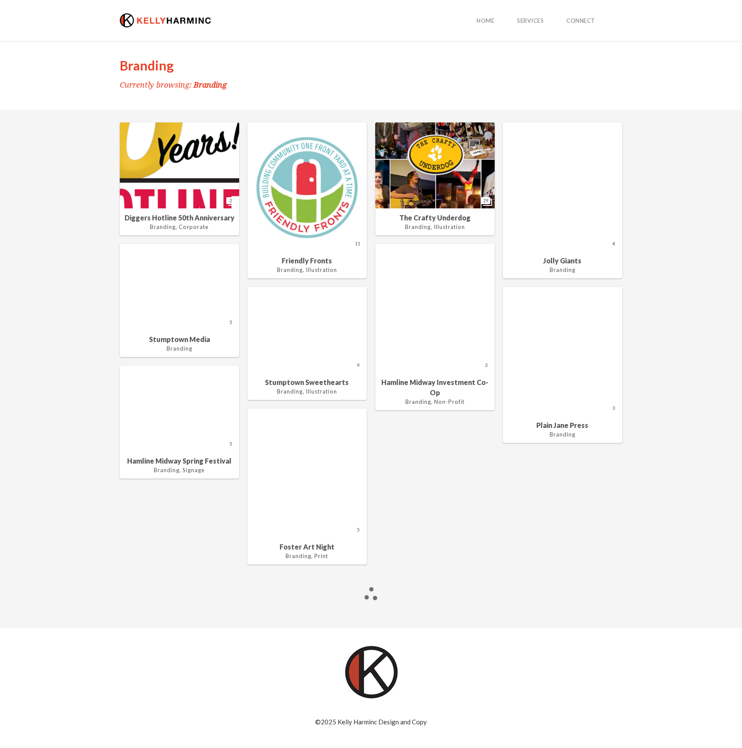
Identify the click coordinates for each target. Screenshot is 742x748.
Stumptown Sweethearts (307, 382)
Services (530, 20)
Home (485, 20)
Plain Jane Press (562, 425)
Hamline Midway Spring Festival (179, 461)
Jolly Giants (562, 260)
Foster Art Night (307, 547)
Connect (580, 20)
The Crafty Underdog (435, 218)
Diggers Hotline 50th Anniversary (179, 218)
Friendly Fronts (307, 260)
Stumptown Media (179, 339)
